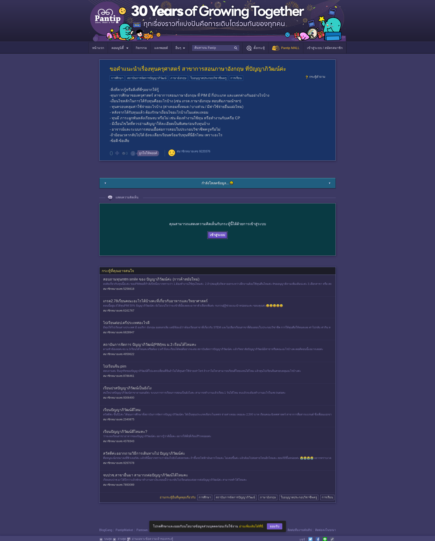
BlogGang (105, 530)
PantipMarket (124, 530)
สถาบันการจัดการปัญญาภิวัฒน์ (147, 78)
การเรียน (236, 78)
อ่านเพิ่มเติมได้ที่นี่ (251, 526)
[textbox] (215, 47)
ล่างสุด (122, 539)
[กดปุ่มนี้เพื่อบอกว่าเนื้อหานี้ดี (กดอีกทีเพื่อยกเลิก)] (117, 153)
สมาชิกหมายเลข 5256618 (118, 288)
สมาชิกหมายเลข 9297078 (118, 463)
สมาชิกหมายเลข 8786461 (118, 376)
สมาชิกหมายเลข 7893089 (118, 484)
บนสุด (108, 539)
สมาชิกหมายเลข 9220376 (193, 151)
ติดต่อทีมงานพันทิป (300, 530)
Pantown (142, 530)
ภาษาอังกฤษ (178, 78)
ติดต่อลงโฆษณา (325, 530)
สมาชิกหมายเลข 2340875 (118, 419)
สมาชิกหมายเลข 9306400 (118, 397)
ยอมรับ (274, 526)
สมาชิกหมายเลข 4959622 (118, 354)
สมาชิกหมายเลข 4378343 (118, 441)
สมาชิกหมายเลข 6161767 (118, 310)
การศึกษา (117, 78)
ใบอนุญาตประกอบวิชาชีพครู (208, 78)
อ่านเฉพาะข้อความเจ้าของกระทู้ (152, 539)
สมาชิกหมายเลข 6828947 (118, 332)
